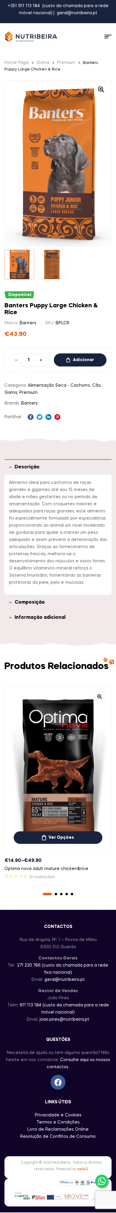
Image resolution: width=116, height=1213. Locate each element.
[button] (101, 89)
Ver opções (61, 838)
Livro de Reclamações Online (58, 1129)
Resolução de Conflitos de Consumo (58, 1137)
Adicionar (83, 360)
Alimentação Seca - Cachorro (59, 385)
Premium (66, 63)
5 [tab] (72, 894)
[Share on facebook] (31, 417)
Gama (43, 63)
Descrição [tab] (27, 467)
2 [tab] (56, 894)
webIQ (82, 1169)
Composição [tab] (30, 602)
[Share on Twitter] (40, 417)
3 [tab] (61, 894)
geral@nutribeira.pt (77, 13)
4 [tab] (66, 894)
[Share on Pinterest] (57, 417)
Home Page (16, 63)
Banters (28, 323)
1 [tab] (47, 894)
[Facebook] (58, 1082)
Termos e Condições (58, 1122)
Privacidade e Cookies (58, 1115)
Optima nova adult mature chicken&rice (46, 869)
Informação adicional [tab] (40, 617)
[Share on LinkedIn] (48, 417)
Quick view (100, 697)
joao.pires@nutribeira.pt (64, 1019)
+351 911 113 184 (24, 6)
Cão (96, 385)
